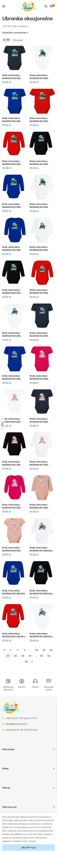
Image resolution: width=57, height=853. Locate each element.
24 (36, 650)
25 (43, 650)
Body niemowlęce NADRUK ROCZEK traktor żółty (11, 250)
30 (29, 655)
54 (49, 655)
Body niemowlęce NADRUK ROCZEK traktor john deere (11, 78)
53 (41, 655)
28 (15, 655)
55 (26, 661)
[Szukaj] (46, 6)
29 (22, 655)
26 (51, 650)
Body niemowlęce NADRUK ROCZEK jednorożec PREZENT (40, 379)
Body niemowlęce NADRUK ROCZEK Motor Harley (42, 550)
